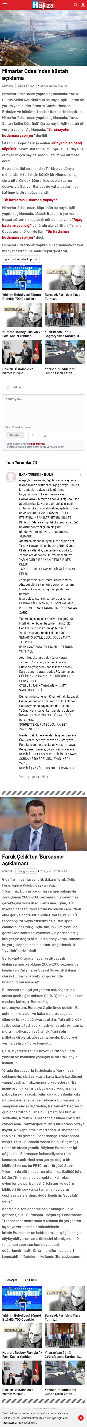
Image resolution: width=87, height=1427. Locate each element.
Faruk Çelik (30, 1280)
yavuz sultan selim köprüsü (21, 259)
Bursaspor (11, 1280)
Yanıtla (24, 776)
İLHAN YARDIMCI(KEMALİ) (36, 474)
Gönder (15, 435)
